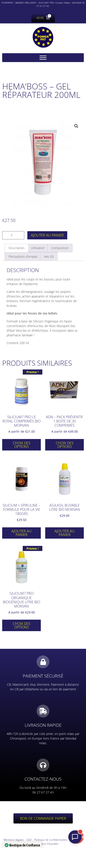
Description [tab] (16, 248)
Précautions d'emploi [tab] (23, 256)
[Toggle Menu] (43, 57)
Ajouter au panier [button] (21, 533)
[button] (76, 126)
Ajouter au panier (47, 235)
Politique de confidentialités (50, 840)
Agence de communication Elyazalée (55, 842)
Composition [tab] (60, 248)
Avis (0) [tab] (49, 256)
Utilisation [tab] (38, 248)
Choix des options (21, 445)
